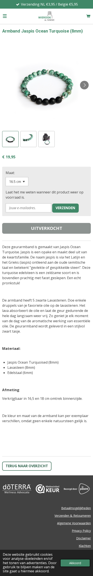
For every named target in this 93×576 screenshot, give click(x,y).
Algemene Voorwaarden (74, 523)
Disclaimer (83, 538)
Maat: (10, 172)
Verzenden (65, 207)
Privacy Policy (81, 531)
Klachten (85, 546)
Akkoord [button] (75, 563)
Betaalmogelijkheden (76, 508)
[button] (10, 139)
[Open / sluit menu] (5, 16)
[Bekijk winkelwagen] (88, 16)
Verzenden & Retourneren (73, 516)
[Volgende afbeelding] (84, 85)
